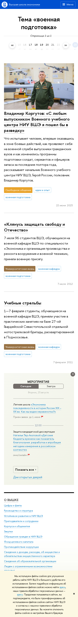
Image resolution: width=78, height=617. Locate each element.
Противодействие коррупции (21, 547)
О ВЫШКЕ (11, 500)
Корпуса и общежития (17, 526)
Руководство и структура (18, 510)
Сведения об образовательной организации (30, 561)
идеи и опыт (42, 190)
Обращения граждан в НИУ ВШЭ (23, 536)
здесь (62, 587)
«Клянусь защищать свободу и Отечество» (34, 227)
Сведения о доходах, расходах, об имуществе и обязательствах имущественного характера (32, 554)
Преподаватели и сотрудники (21, 521)
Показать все (24, 469)
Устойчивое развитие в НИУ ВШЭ (23, 516)
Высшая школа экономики (24, 4)
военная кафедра (49, 269)
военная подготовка (18, 197)
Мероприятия (38, 382)
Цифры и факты (13, 505)
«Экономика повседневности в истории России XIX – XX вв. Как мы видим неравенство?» (37, 408)
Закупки (8, 531)
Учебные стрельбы (22, 303)
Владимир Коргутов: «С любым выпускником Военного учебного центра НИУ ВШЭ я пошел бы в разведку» (37, 121)
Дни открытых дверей (27, 477)
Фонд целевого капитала (18, 541)
